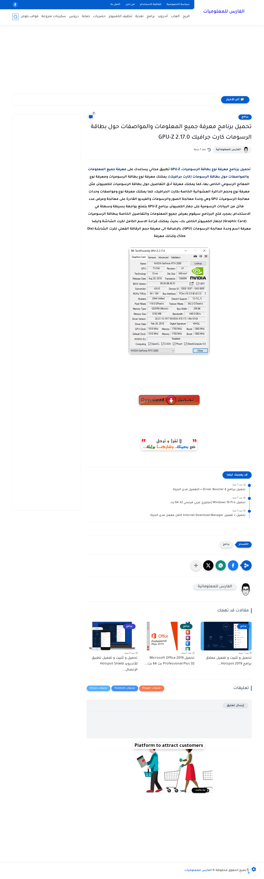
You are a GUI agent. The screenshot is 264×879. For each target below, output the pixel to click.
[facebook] (15, 4)
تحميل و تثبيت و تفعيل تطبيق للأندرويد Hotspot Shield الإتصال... (115, 664)
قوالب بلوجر (29, 16)
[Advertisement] (132, 62)
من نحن (130, 4)
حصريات (99, 16)
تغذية (139, 16)
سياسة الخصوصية (178, 4)
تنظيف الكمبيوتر (120, 16)
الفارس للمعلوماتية (228, 149)
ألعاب (175, 16)
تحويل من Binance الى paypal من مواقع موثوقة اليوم (181, 99)
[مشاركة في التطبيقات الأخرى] (196, 565)
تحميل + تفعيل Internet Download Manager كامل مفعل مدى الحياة (197, 515)
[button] (233, 565)
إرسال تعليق (235, 705)
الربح (186, 16)
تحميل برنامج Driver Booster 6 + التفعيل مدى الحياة (209, 489)
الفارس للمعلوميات (223, 11)
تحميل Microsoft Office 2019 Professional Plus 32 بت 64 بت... (169, 661)
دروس (74, 16)
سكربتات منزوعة (53, 16)
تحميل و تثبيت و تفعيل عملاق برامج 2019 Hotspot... (229, 661)
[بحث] (15, 17)
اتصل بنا (115, 4)
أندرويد (163, 16)
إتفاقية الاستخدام (150, 4)
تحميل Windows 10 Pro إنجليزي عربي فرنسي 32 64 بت (207, 502)
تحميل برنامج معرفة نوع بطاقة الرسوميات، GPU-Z (211, 169)
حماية (86, 16)
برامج (151, 16)
